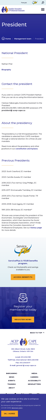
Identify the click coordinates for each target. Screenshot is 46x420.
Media (34, 373)
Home (8, 39)
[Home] (23, 341)
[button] (42, 2)
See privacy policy (17, 408)
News (11, 377)
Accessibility (34, 381)
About (12, 388)
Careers (34, 377)
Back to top (36, 333)
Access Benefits (23, 277)
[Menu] (42, 9)
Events (11, 381)
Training (11, 384)
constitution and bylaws (26, 149)
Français (24, 2)
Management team (22, 39)
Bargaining (11, 373)
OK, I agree (9, 414)
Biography (6, 70)
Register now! (23, 319)
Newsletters (34, 384)
